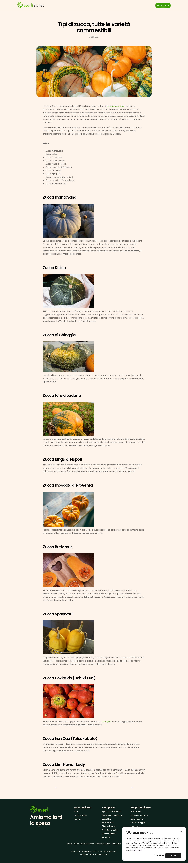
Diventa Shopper (138, 822)
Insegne (77, 819)
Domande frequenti (139, 815)
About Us (106, 837)
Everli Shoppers (108, 834)
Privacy (69, 844)
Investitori (135, 826)
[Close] (181, 831)
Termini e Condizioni (102, 844)
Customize (159, 855)
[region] (154, 844)
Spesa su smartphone (111, 811)
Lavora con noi (137, 819)
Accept (173, 855)
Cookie (76, 844)
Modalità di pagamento (112, 815)
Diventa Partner (109, 826)
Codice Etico (116, 844)
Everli (76, 811)
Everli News (136, 811)
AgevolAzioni (108, 822)
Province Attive (80, 815)
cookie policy (137, 850)
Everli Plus (106, 819)
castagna (106, 721)
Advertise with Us (109, 830)
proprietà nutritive (115, 106)
